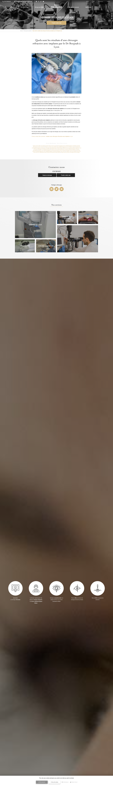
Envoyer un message (47, 175)
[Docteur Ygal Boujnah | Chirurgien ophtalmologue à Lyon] (56, 7)
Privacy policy (74, 782)
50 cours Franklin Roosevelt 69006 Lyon (24, 1)
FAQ (93, 1)
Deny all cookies (54, 782)
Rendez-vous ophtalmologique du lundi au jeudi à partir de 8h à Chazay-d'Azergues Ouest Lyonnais (57, 150)
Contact (108, 1)
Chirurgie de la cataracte (74, 7)
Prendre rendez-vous (56, 23)
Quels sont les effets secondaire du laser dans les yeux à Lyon (44, 145)
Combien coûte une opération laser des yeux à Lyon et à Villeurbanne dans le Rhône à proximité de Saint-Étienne (57, 152)
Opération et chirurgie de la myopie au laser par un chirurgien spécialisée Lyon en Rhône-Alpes (56, 147)
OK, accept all (42, 782)
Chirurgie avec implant (39, 7)
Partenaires (100, 1)
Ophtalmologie (88, 7)
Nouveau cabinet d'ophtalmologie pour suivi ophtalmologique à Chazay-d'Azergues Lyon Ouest (56, 151)
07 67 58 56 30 (7, 1)
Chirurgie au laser (24, 7)
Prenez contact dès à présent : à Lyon (52, 136)
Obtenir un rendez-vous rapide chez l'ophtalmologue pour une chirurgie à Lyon (59, 146)
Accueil (87, 1)
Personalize (65, 782)
